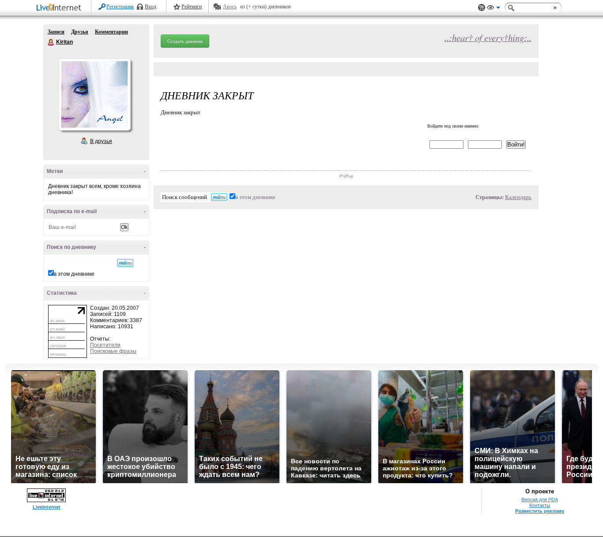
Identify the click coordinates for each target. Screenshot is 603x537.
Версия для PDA (539, 499)
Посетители (105, 345)
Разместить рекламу (539, 511)
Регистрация (120, 7)
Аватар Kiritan (94, 94)
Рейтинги (191, 7)
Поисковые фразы (113, 351)
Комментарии (111, 32)
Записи (56, 32)
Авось (230, 7)
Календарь (518, 197)
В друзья (101, 141)
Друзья (79, 32)
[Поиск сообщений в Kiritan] (125, 263)
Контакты (539, 505)
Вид (493, 8)
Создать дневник (185, 41)
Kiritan (51, 42)
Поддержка (481, 7)
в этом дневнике (74, 274)
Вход (150, 7)
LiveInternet (60, 8)
